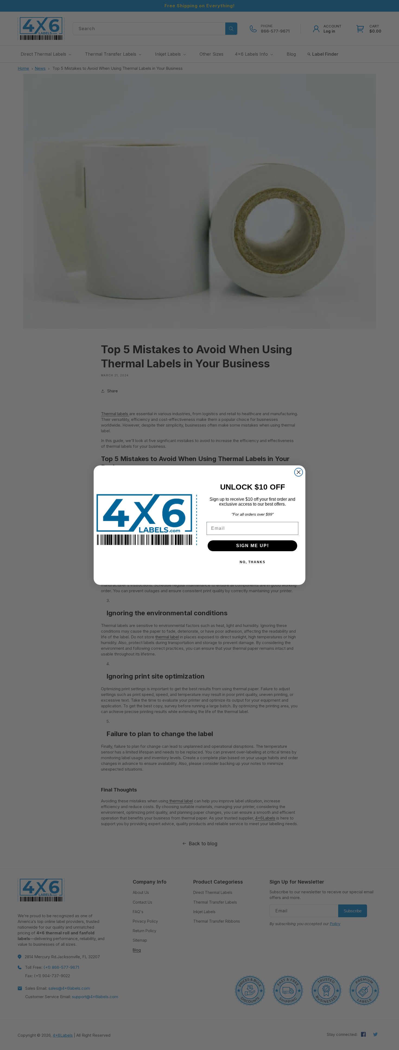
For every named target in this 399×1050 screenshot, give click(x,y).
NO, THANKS (252, 562)
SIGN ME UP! (252, 545)
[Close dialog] (298, 472)
